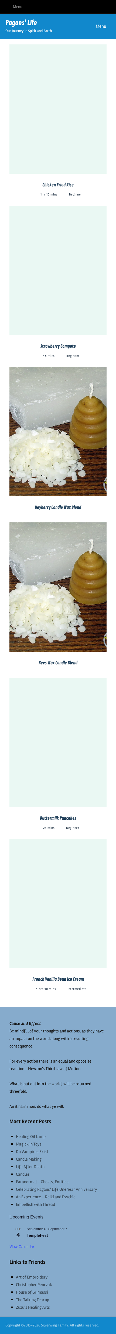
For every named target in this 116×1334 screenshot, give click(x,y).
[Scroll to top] (105, 1323)
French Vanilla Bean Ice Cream (58, 979)
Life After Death (30, 1166)
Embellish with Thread (35, 1204)
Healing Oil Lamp (31, 1136)
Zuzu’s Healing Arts (33, 1307)
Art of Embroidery (32, 1277)
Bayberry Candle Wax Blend (58, 507)
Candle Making (29, 1159)
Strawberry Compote (58, 346)
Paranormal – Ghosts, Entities (42, 1182)
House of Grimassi (32, 1292)
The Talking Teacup (32, 1299)
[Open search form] (72, 26)
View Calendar (21, 1246)
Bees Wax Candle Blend (58, 663)
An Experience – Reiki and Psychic (45, 1197)
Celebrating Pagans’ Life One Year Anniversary (56, 1189)
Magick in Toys (29, 1144)
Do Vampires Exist (32, 1151)
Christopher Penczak (34, 1284)
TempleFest (37, 1235)
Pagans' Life (21, 23)
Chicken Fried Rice (58, 185)
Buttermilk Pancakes (58, 818)
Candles (23, 1174)
